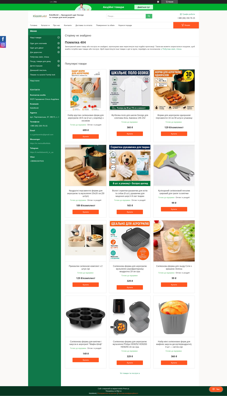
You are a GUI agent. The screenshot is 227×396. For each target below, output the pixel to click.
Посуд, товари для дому (40, 61)
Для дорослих (36, 52)
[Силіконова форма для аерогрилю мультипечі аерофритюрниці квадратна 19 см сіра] (129, 240)
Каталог (44, 25)
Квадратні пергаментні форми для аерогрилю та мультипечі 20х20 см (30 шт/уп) (85, 193)
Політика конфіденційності (128, 393)
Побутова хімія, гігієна (171, 49)
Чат (218, 389)
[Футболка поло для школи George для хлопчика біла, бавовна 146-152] (129, 90)
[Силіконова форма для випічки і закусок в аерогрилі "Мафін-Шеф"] (85, 316)
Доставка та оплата (84, 25)
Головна (33, 25)
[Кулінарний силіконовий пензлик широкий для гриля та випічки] (174, 165)
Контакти (68, 25)
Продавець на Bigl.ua (114, 391)
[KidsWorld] (40, 16)
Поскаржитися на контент (107, 393)
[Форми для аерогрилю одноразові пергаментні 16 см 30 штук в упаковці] (174, 90)
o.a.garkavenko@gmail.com (41, 134)
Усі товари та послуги (129, 373)
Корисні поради (125, 25)
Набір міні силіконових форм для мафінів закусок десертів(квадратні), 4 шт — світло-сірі (174, 344)
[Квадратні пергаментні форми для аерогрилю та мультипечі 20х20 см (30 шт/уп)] (85, 165)
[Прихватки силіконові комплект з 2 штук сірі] (85, 240)
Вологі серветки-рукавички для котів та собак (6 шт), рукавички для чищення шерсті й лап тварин (130, 193)
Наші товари (35, 37)
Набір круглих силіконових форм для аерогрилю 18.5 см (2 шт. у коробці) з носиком (86, 118)
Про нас (56, 25)
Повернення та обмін (105, 25)
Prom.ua (126, 389)
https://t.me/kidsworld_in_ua (41, 152)
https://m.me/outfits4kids (40, 143)
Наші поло (34, 81)
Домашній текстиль (38, 70)
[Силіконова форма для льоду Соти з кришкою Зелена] (174, 240)
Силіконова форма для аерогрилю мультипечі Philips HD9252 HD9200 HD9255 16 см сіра (130, 344)
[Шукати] (149, 16)
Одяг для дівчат (36, 48)
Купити (86, 136)
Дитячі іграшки (36, 66)
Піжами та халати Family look (42, 75)
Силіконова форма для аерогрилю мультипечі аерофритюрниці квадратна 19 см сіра (130, 269)
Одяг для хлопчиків (38, 43)
